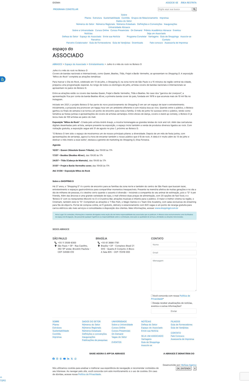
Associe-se (185, 36)
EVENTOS (116, 342)
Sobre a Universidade (83, 30)
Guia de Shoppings (169, 36)
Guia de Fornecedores (100, 42)
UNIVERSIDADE (119, 321)
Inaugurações (170, 24)
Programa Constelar (137, 36)
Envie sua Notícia (111, 36)
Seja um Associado (156, 33)
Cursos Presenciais (119, 30)
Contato (166, 39)
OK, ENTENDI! (183, 368)
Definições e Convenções (149, 24)
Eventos (177, 30)
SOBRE (56, 321)
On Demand (136, 30)
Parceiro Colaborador (77, 42)
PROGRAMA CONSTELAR (65, 9)
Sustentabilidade (111, 18)
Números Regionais (105, 24)
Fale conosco (156, 42)
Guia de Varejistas (121, 42)
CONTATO (176, 333)
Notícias (88, 33)
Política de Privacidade (89, 374)
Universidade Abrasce (119, 27)
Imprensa (164, 18)
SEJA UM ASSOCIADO (152, 336)
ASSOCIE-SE (172, 2)
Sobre (124, 14)
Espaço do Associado (90, 36)
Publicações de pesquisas (94, 340)
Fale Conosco (177, 336)
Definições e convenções (94, 334)
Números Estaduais (126, 24)
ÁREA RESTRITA (188, 2)
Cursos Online (102, 30)
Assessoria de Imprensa (176, 42)
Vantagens (153, 36)
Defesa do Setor (70, 36)
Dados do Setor (124, 21)
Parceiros (95, 39)
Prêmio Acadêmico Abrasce (157, 30)
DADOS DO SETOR (91, 321)
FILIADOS (175, 321)
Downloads (137, 42)
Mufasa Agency (188, 365)
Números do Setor (85, 24)
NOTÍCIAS (146, 321)
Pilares (88, 18)
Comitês (126, 18)
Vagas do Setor (119, 337)
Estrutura (97, 18)
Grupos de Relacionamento (144, 18)
